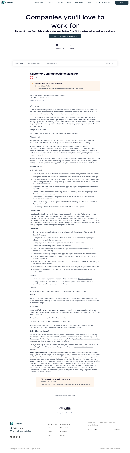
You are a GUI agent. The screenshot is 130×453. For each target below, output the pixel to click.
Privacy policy (60, 413)
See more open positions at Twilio (65, 395)
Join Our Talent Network (65, 36)
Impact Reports (65, 424)
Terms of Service (115, 448)
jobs (19, 63)
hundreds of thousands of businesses (65, 112)
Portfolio (50, 431)
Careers (62, 435)
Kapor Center (93, 429)
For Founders (64, 428)
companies (33, 63)
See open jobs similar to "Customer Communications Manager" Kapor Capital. (59, 88)
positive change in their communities (86, 339)
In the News (63, 431)
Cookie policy (69, 413)
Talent (49, 435)
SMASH (117, 429)
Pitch (121, 2)
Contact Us (51, 439)
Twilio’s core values (85, 279)
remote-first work (49, 117)
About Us (50, 428)
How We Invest (52, 424)
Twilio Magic (34, 339)
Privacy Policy (104, 448)
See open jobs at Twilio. (42, 86)
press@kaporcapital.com (22, 431)
